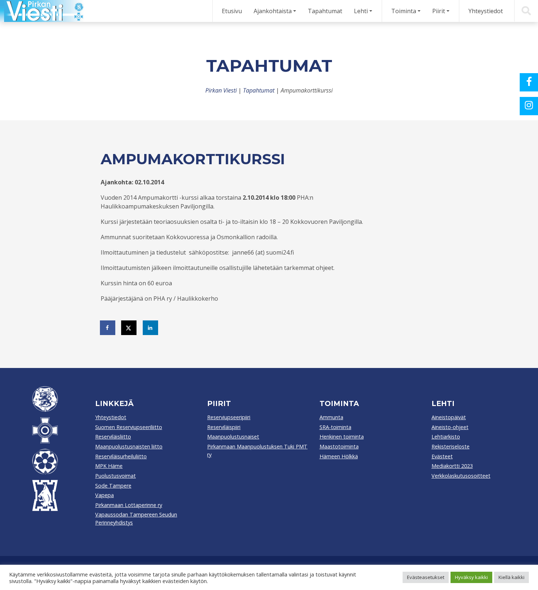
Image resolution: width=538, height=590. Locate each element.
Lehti (361, 11)
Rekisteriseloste (450, 446)
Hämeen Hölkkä (339, 456)
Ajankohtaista (273, 11)
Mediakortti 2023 (452, 465)
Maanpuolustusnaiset (233, 436)
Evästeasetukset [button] (425, 577)
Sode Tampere (113, 485)
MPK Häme (109, 465)
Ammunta (331, 417)
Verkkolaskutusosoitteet (460, 475)
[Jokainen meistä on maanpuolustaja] (42, 11)
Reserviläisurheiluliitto (121, 456)
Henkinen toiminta (342, 436)
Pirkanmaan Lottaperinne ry (128, 504)
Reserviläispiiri (223, 427)
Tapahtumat (325, 11)
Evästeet (442, 456)
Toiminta (403, 11)
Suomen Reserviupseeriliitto (128, 427)
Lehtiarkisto (445, 436)
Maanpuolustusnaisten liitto (128, 446)
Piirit (438, 11)
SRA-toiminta (335, 427)
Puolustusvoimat (115, 475)
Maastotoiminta (339, 446)
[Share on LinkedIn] (150, 327)
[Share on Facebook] (108, 327)
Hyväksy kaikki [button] (471, 577)
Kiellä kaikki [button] (511, 577)
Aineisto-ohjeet (449, 427)
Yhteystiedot (485, 11)
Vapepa (104, 495)
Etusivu (232, 11)
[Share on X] (129, 327)
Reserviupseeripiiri (228, 417)
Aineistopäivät (448, 417)
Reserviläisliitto (113, 436)
